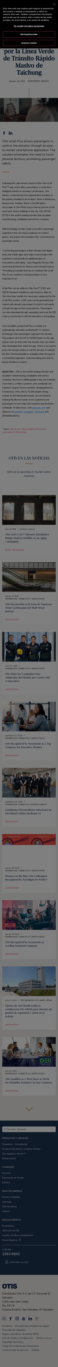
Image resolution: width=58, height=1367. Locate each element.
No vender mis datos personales (29, 26)
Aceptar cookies (29, 43)
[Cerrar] (54, 4)
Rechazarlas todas (28, 34)
